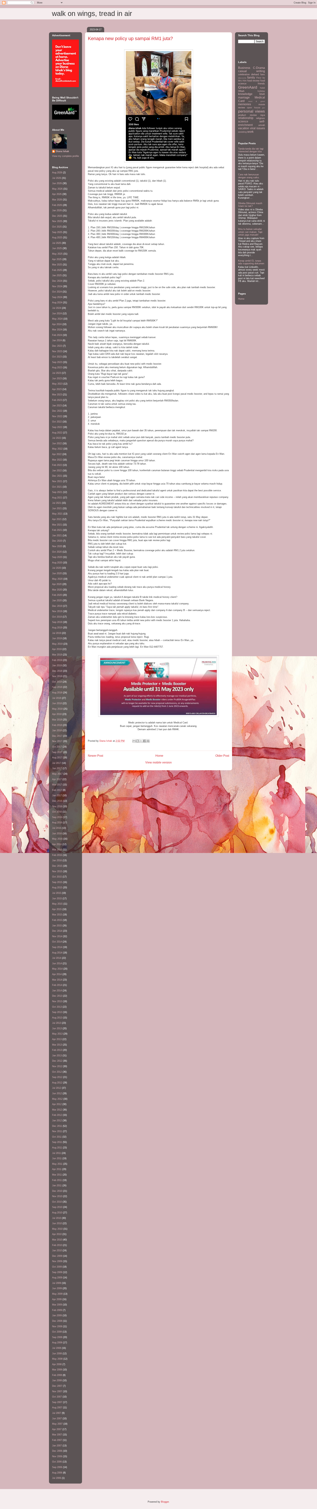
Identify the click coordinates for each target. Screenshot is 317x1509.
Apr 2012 (57, 1104)
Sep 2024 (57, 297)
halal (262, 88)
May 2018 (57, 708)
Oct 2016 (57, 811)
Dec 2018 (57, 671)
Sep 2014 (57, 947)
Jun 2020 (57, 573)
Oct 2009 (57, 1266)
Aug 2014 (57, 952)
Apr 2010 (57, 1234)
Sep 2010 (57, 1207)
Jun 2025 (57, 248)
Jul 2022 (56, 438)
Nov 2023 (57, 351)
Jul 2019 (56, 633)
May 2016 (57, 838)
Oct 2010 (57, 1201)
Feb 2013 (57, 1050)
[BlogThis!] (137, 741)
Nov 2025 (57, 221)
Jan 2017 (57, 795)
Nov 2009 (57, 1261)
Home (159, 755)
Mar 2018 (57, 719)
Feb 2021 (57, 530)
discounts (242, 78)
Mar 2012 (57, 1109)
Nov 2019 (57, 611)
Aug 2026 (57, 172)
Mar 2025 (57, 264)
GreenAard (247, 87)
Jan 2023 (57, 405)
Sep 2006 (57, 1467)
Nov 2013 (57, 1001)
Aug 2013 (57, 1017)
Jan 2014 (57, 990)
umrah (261, 125)
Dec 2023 (57, 345)
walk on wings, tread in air (92, 13)
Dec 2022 (57, 410)
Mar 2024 (57, 329)
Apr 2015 (57, 909)
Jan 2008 (57, 1380)
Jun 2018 (57, 703)
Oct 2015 (57, 876)
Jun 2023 (57, 378)
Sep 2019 (57, 622)
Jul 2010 (56, 1218)
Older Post (222, 755)
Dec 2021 (57, 475)
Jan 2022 (57, 470)
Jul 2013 (56, 1023)
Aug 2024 (57, 302)
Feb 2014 (57, 985)
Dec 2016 (57, 801)
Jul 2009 (56, 1283)
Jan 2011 (57, 1185)
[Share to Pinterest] (148, 741)
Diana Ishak (62, 151)
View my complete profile (65, 156)
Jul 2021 (56, 503)
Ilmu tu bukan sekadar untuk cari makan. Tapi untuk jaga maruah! (250, 232)
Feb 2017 (57, 790)
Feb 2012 (57, 1115)
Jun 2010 (57, 1223)
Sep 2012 (57, 1077)
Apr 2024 (57, 324)
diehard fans (258, 74)
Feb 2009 (57, 1310)
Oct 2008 (57, 1331)
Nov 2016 (57, 806)
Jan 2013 (57, 1055)
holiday (261, 91)
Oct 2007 (57, 1396)
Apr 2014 (57, 974)
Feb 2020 (57, 595)
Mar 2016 (57, 849)
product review (247, 115)
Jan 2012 (57, 1120)
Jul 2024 (56, 308)
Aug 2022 (57, 432)
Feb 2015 (57, 920)
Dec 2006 (57, 1451)
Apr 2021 (57, 519)
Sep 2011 (57, 1142)
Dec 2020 (57, 540)
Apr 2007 (57, 1429)
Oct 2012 (57, 1071)
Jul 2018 (56, 698)
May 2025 (57, 253)
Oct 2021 (57, 486)
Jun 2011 (57, 1158)
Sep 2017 (57, 752)
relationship (245, 118)
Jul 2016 (56, 828)
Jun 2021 (57, 508)
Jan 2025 (57, 275)
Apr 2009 (57, 1299)
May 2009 (57, 1293)
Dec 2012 (57, 1060)
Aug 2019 (57, 627)
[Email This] (134, 741)
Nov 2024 (57, 286)
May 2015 (57, 903)
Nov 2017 (57, 741)
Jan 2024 (57, 340)
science (243, 121)
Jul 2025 (56, 243)
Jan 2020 (57, 600)
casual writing (251, 71)
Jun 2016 (57, 833)
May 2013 (57, 1033)
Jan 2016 (57, 860)
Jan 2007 (57, 1445)
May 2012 (57, 1099)
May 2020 (57, 578)
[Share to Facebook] (144, 741)
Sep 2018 (57, 687)
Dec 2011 (57, 1126)
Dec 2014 (57, 930)
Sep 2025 (57, 232)
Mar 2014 (57, 979)
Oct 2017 (57, 746)
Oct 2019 (57, 616)
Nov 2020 (57, 546)
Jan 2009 (57, 1315)
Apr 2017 (57, 779)
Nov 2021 (57, 481)
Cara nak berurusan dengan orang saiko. (249, 176)
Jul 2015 (56, 893)
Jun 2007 (57, 1418)
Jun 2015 (57, 898)
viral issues (257, 128)
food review (253, 80)
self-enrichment (251, 123)
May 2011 (57, 1164)
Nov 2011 (57, 1131)
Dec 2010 (57, 1191)
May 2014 (57, 968)
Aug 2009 (57, 1277)
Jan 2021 (57, 535)
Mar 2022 (57, 459)
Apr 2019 (57, 649)
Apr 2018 (57, 714)
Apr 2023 (57, 389)
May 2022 (57, 448)
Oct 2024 (57, 291)
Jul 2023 (56, 373)
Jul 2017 (56, 763)
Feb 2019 (57, 660)
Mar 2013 (57, 1044)
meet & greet (256, 101)
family (251, 77)
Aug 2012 (57, 1082)
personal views (251, 111)
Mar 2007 (57, 1434)
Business (244, 67)
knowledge (245, 94)
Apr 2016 (57, 844)
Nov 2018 (57, 676)
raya (262, 115)
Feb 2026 (57, 205)
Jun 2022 (57, 443)
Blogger (165, 1501)
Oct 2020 (57, 551)
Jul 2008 (56, 1348)
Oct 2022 (57, 421)
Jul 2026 (56, 178)
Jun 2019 (57, 638)
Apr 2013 (57, 1039)
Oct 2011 (57, 1136)
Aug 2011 (57, 1147)
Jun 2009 (57, 1288)
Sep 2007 (57, 1402)
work (250, 131)
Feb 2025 (57, 270)
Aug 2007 (57, 1407)
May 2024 (57, 318)
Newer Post (95, 755)
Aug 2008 (57, 1342)
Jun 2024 (57, 313)
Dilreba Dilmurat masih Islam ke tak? (250, 205)
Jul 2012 (56, 1088)
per (263, 108)
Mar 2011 (57, 1174)
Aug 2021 (57, 497)
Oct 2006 (57, 1461)
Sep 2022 (57, 427)
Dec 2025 (57, 216)
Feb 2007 (57, 1440)
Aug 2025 (57, 237)
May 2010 (57, 1228)
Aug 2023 (57, 367)
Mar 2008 (57, 1369)
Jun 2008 (57, 1353)
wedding (242, 132)
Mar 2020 (57, 589)
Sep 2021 (57, 492)
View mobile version (158, 762)
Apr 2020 (57, 584)
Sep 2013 (57, 1012)
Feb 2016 (57, 855)
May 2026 (57, 188)
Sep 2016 (57, 817)
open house (253, 107)
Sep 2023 (57, 362)
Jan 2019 (57, 665)
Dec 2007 (57, 1386)
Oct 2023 (57, 356)
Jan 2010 (57, 1250)
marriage (244, 97)
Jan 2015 (57, 925)
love (262, 94)
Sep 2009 (57, 1272)
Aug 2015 (57, 887)
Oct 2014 (57, 941)
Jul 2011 (56, 1153)
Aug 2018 (57, 692)
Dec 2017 (57, 736)
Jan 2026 (57, 210)
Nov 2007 (57, 1391)
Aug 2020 (57, 562)
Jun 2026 (57, 183)
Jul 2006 (56, 1478)
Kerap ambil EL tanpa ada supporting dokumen (251, 262)
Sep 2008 (57, 1337)
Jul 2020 (56, 568)
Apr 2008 (57, 1364)
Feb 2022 (57, 465)
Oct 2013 (57, 1006)
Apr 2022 (57, 454)
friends (261, 83)
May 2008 (57, 1358)
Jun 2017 (57, 768)
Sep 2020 (57, 557)
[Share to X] (141, 741)
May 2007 (57, 1423)
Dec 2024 (57, 281)
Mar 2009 (57, 1304)
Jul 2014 (56, 958)
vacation (243, 128)
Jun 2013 (57, 1028)
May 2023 (57, 383)
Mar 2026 (57, 199)
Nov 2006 (57, 1456)
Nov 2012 (57, 1066)
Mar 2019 (57, 654)
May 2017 (57, 773)
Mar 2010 (57, 1239)
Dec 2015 (57, 866)
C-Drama (259, 67)
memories (244, 104)
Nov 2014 (57, 936)
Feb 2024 (57, 335)
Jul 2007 (56, 1413)
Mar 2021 (57, 524)
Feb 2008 (57, 1375)
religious (260, 118)
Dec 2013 (57, 995)
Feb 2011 (57, 1180)
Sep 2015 (57, 882)
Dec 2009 (57, 1256)
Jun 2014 (57, 963)
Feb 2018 (57, 725)
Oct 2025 (57, 226)
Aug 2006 (57, 1472)
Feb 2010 (57, 1245)
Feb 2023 (57, 400)
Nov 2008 (57, 1326)
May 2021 (57, 513)
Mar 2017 (57, 784)
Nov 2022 (57, 416)
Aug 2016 (57, 822)
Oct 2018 (57, 681)
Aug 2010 (57, 1212)
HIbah (241, 91)
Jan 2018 (57, 730)
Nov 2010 (57, 1196)
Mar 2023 (57, 394)
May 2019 (57, 643)
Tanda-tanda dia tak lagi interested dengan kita (250, 150)
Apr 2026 (57, 194)
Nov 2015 (57, 871)
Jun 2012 (57, 1093)
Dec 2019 (57, 606)
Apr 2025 (57, 259)
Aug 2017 (57, 757)
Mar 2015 (57, 914)
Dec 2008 (57, 1321)
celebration (244, 74)
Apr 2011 (56, 1169)
